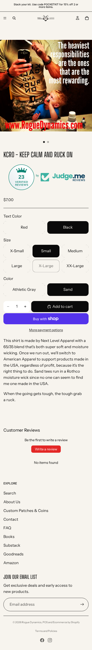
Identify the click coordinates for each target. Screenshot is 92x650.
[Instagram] (49, 640)
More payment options (46, 330)
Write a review (46, 449)
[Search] (14, 18)
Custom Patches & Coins (25, 510)
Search (9, 493)
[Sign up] (82, 604)
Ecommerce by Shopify (66, 622)
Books (9, 537)
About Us (11, 502)
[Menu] (5, 18)
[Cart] (87, 18)
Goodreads (13, 554)
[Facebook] (42, 640)
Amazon (11, 563)
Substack (11, 545)
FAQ (7, 528)
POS (45, 622)
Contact (10, 519)
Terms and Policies (46, 631)
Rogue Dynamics (32, 622)
